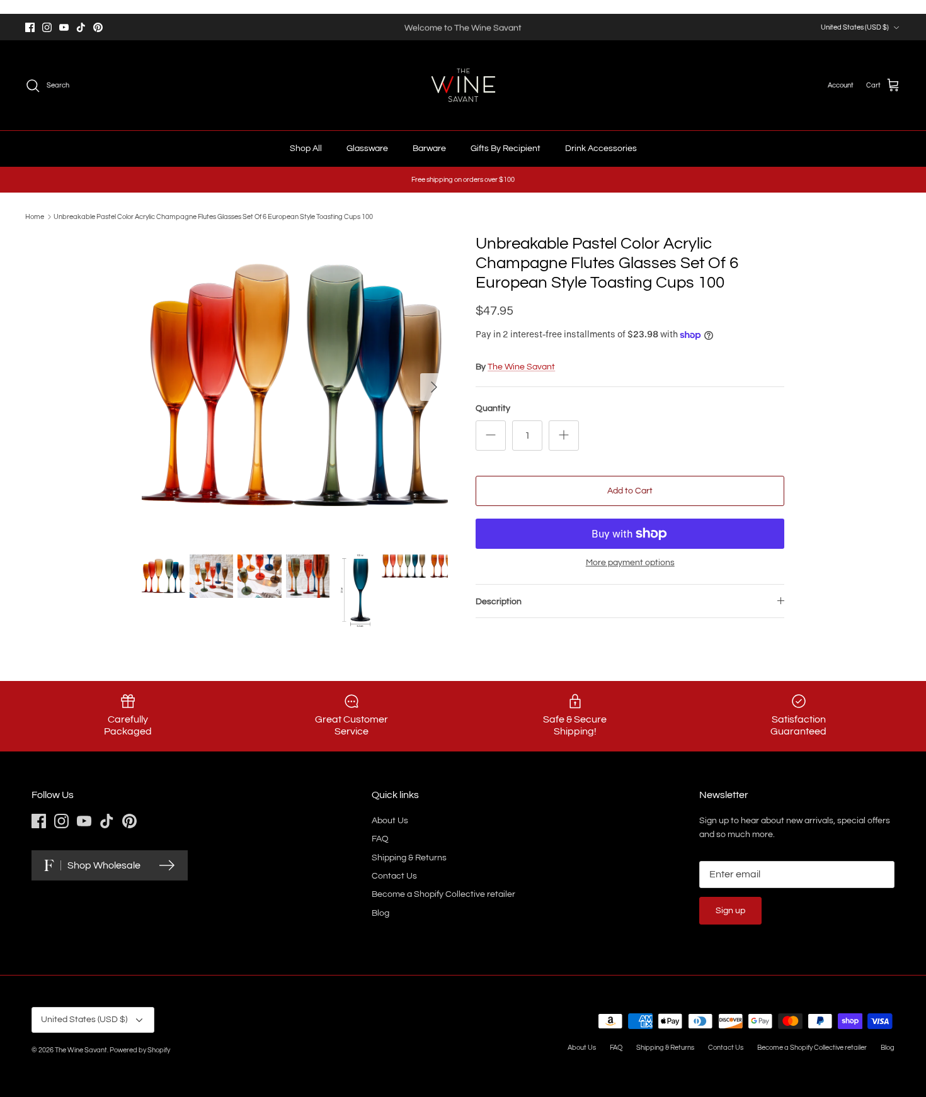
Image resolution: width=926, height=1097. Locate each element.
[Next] (434, 387)
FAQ (380, 839)
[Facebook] (30, 27)
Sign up (730, 910)
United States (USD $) (855, 27)
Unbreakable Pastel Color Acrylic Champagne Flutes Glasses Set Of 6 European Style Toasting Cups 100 (213, 216)
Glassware (367, 148)
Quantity (493, 408)
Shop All (306, 148)
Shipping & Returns (409, 857)
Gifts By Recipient (505, 148)
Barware (429, 148)
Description (499, 601)
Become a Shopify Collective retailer (443, 894)
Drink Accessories (601, 148)
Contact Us (394, 876)
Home (34, 216)
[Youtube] (64, 27)
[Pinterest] (98, 27)
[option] (295, 387)
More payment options (630, 562)
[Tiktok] (81, 27)
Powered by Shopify (140, 1050)
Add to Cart (630, 491)
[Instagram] (47, 27)
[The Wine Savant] (463, 85)
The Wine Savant (521, 367)
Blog (380, 913)
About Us (390, 820)
